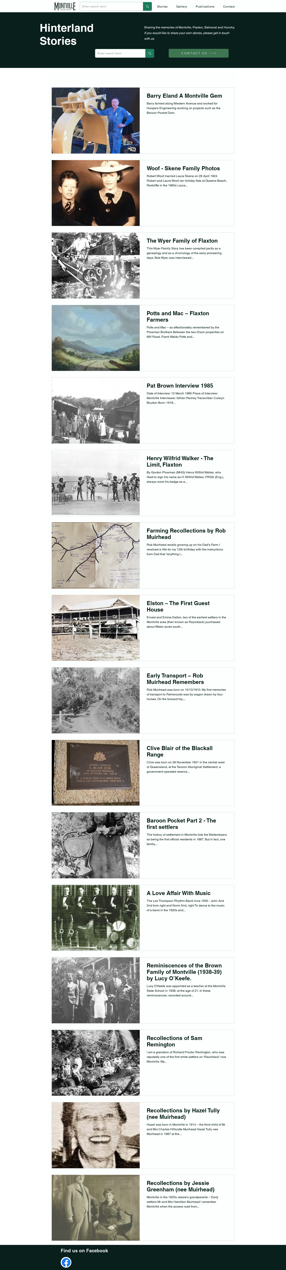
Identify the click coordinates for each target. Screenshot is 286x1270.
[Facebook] (66, 1262)
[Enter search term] (147, 6)
